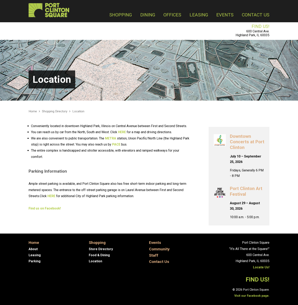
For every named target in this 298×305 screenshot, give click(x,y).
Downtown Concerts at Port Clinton (247, 142)
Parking (35, 261)
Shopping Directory (54, 111)
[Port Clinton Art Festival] (220, 196)
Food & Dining (99, 255)
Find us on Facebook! (45, 208)
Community (159, 249)
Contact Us (255, 15)
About (33, 249)
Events (225, 15)
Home (33, 111)
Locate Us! (261, 267)
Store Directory (101, 249)
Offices (172, 15)
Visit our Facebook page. (251, 296)
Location (52, 79)
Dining (147, 15)
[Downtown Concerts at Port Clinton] (220, 144)
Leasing (199, 15)
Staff (153, 255)
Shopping (120, 15)
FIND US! (260, 26)
